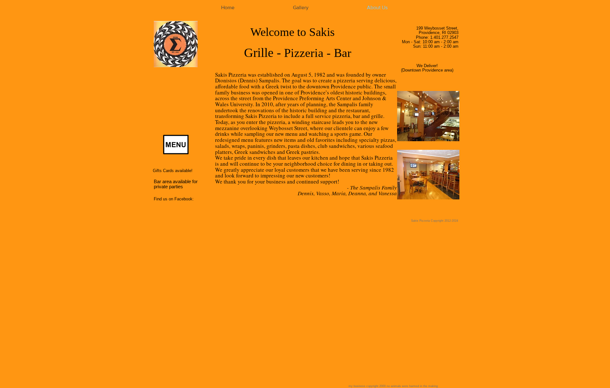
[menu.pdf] (175, 145)
